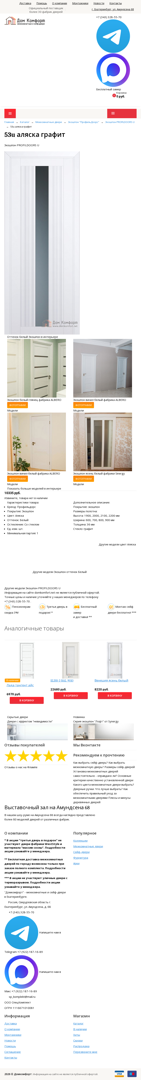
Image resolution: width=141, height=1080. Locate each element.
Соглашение (12, 1052)
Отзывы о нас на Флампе (20, 767)
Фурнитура (80, 857)
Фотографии (17, 405)
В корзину (26, 700)
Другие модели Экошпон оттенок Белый (60, 572)
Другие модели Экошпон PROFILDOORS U (32, 588)
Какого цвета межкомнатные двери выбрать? (103, 784)
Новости (98, 3)
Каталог (78, 1023)
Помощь (41, 3)
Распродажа (81, 1046)
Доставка (25, 3)
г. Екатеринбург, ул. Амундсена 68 (113, 9)
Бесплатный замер (108, 89)
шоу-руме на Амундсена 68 (35, 815)
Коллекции (80, 840)
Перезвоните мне (85, 1052)
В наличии (80, 1029)
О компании (59, 3)
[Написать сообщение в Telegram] (113, 36)
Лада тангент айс (20, 685)
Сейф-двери (81, 852)
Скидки (78, 1040)
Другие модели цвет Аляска (117, 544)
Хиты (76, 1035)
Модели (12, 410)
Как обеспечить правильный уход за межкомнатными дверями (100, 793)
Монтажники (80, 3)
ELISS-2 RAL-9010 (61, 680)
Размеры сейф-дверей (119, 767)
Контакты (115, 3)
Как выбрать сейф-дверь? (90, 762)
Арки (76, 863)
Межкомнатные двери (88, 846)
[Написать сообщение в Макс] (113, 70)
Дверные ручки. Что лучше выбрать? (98, 789)
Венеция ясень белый (111, 680)
